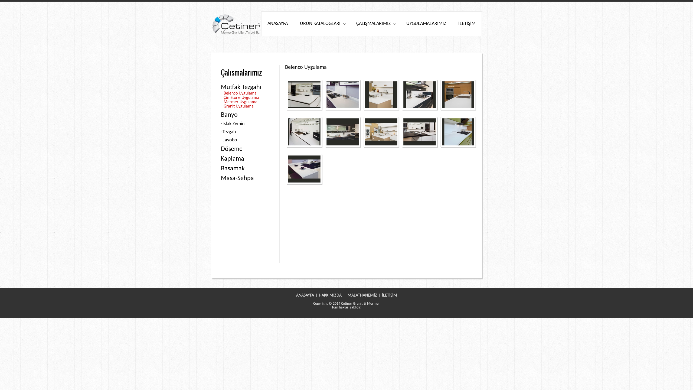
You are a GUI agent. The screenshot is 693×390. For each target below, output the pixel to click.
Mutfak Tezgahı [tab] (241, 87)
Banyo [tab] (229, 115)
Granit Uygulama (239, 106)
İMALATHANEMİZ (361, 295)
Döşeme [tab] (232, 149)
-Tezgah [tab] (228, 132)
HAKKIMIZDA (330, 295)
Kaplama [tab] (232, 159)
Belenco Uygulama (240, 93)
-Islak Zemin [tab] (232, 123)
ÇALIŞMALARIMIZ (373, 23)
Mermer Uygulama (240, 102)
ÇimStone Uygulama (241, 98)
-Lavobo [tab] (229, 140)
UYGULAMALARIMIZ (426, 23)
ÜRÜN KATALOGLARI (320, 23)
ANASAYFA (277, 23)
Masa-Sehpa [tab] (237, 178)
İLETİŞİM (467, 23)
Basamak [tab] (233, 168)
